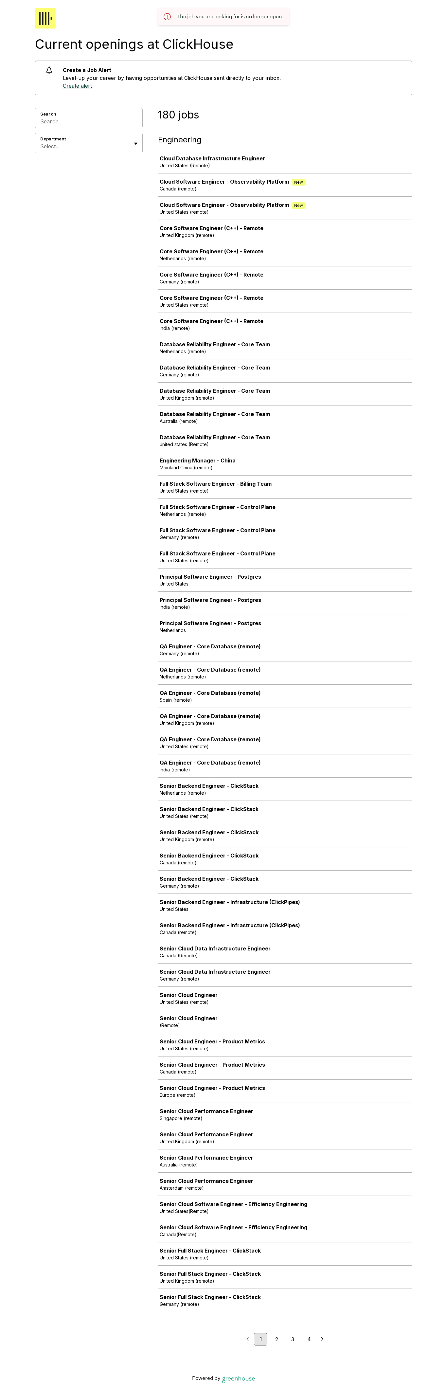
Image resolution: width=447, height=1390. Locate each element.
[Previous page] (247, 1339)
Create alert (77, 85)
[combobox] (41, 146)
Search (48, 114)
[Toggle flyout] (136, 144)
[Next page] (322, 1339)
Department (53, 138)
